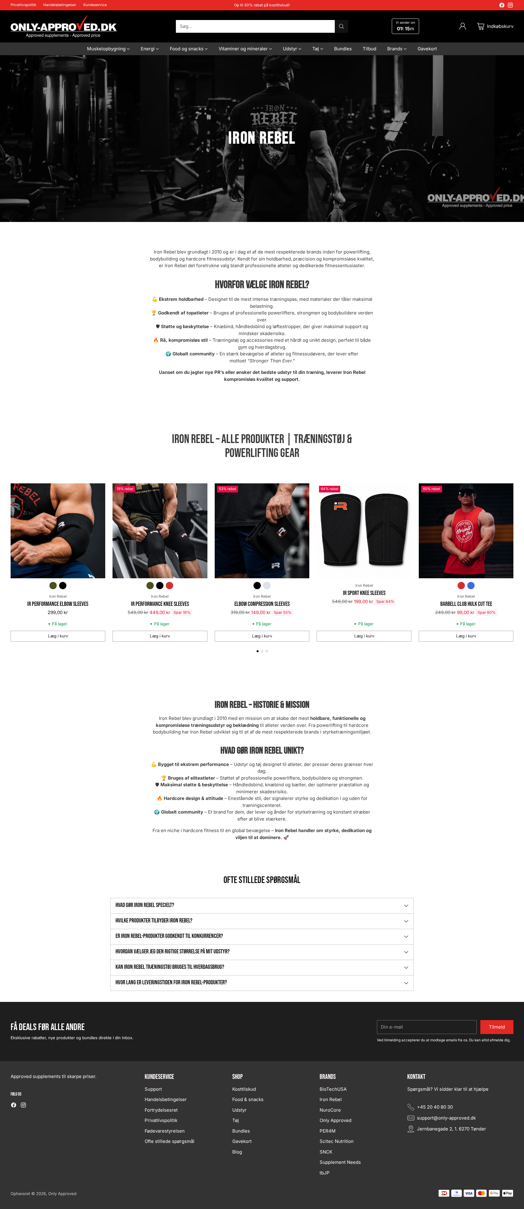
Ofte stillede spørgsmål (169, 1141)
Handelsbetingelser (166, 1099)
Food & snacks (248, 1099)
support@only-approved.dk (446, 1118)
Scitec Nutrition (337, 1141)
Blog (237, 1152)
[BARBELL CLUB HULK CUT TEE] (466, 530)
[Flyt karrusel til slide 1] (258, 651)
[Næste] (511, 562)
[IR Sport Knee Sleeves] (364, 530)
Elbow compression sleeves (262, 604)
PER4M (328, 1131)
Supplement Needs (340, 1162)
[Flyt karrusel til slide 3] (267, 651)
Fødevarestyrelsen (165, 1131)
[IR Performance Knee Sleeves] (160, 530)
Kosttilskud (244, 1089)
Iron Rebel (58, 596)
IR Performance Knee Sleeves (160, 604)
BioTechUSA (333, 1089)
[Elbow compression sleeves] (262, 530)
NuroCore (330, 1110)
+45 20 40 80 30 (435, 1107)
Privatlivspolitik (161, 1120)
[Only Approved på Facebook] (502, 6)
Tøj (235, 1120)
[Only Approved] (64, 26)
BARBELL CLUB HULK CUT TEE (466, 604)
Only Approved (335, 1120)
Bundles (241, 1131)
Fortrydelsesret (161, 1110)
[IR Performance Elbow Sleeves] (58, 530)
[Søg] (341, 26)
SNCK (326, 1152)
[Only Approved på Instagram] (510, 6)
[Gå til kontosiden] (463, 26)
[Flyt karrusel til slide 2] (262, 651)
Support (153, 1089)
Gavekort (242, 1141)
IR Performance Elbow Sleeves (57, 604)
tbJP (325, 1173)
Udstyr (239, 1110)
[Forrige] (12, 562)
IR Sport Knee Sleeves (364, 593)
